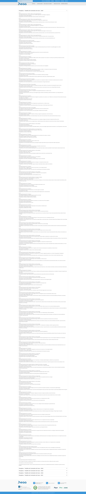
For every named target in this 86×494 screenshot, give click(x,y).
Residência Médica (64, 3)
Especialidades (40, 3)
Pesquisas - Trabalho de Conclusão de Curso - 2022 (31, 473)
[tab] (43, 11)
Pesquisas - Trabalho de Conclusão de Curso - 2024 (31, 468)
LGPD (21, 486)
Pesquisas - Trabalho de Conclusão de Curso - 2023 (31, 470)
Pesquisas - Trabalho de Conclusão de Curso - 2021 (31, 475)
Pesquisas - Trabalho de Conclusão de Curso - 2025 (31, 10)
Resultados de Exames (48, 3)
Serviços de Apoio (57, 3)
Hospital (33, 3)
